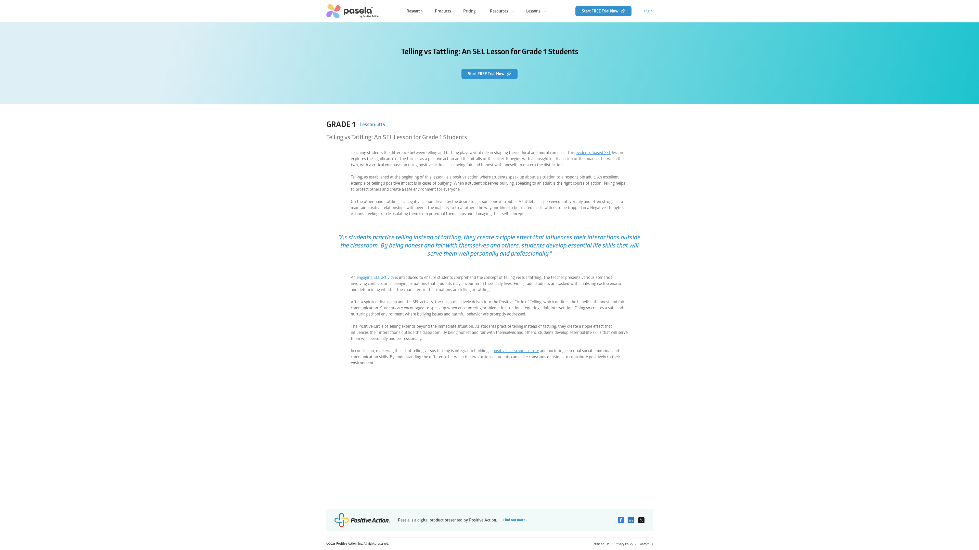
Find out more (514, 520)
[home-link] (352, 11)
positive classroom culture (516, 350)
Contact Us (645, 544)
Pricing (469, 11)
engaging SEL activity (375, 277)
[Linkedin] (631, 520)
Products (443, 11)
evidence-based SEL (593, 152)
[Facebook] (621, 520)
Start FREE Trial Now (600, 11)
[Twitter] (641, 520)
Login (648, 11)
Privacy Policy (625, 544)
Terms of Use (602, 544)
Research (415, 11)
